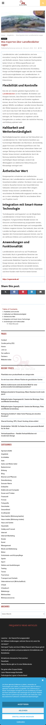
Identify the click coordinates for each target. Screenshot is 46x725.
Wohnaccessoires (8, 598)
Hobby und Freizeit (8, 529)
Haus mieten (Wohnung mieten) (12, 519)
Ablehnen (23, 711)
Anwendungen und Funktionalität (14, 321)
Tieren (3, 572)
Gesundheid (5, 509)
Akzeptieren (23, 704)
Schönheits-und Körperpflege (12, 555)
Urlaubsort (5, 588)
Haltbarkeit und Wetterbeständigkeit (15, 314)
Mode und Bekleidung (9, 549)
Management (6, 545)
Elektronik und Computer (10, 490)
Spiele (3, 559)
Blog (3, 474)
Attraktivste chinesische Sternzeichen (14, 658)
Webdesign (5, 591)
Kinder (3, 539)
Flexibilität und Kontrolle (11, 312)
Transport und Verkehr (9, 578)
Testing (3, 568)
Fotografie (5, 503)
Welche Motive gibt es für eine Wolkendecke (16, 664)
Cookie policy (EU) (7, 343)
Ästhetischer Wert (9, 316)
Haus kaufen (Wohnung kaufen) (12, 516)
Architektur (5, 457)
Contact (4, 340)
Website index (6, 360)
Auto (2, 461)
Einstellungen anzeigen (23, 717)
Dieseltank (4, 661)
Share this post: (13, 324)
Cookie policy (21, 722)
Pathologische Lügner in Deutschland (14, 675)
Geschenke (5, 506)
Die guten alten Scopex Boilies (11, 669)
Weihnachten (5, 594)
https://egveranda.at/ (11, 279)
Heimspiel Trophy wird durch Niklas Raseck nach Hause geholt (22, 647)
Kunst (3, 542)
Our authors (5, 353)
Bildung (4, 470)
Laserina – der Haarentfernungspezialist (15, 638)
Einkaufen (4, 487)
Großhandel (5, 513)
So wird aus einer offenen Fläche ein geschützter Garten (21, 379)
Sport (3, 562)
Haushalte (4, 526)
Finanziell (4, 496)
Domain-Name (6, 483)
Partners (4, 356)
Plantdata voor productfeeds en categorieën (17, 374)
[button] (43, 680)
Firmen (3, 500)
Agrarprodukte (6, 451)
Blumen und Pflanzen (9, 477)
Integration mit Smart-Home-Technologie (17, 319)
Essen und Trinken (8, 493)
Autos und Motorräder (9, 464)
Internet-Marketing (8, 536)
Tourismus (5, 575)
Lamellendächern (9, 94)
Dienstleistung (6, 480)
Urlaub (3, 585)
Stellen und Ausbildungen (10, 565)
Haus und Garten (7, 523)
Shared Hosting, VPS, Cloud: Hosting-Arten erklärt (19, 421)
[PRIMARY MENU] (3, 3)
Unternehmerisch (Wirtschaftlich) (13, 581)
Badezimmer (6, 467)
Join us (4, 350)
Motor (3, 552)
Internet (4, 532)
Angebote (4, 38)
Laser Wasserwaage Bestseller (12, 672)
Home (3, 346)
